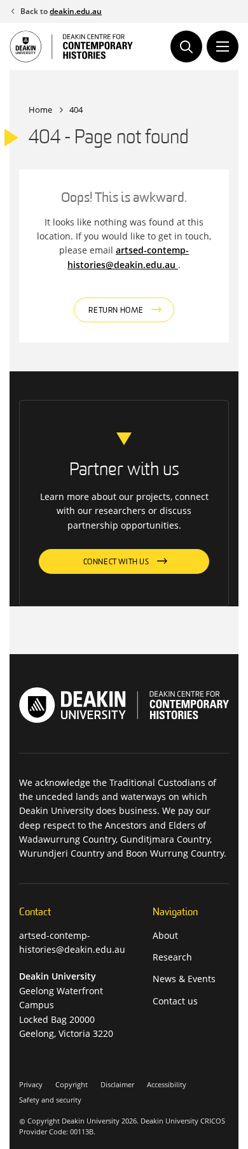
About (165, 935)
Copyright (71, 1084)
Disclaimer (117, 1084)
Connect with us (116, 562)
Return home (116, 311)
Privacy (31, 1084)
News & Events (184, 979)
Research (172, 957)
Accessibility (166, 1084)
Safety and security (50, 1099)
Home (40, 109)
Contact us (175, 1001)
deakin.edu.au (76, 11)
